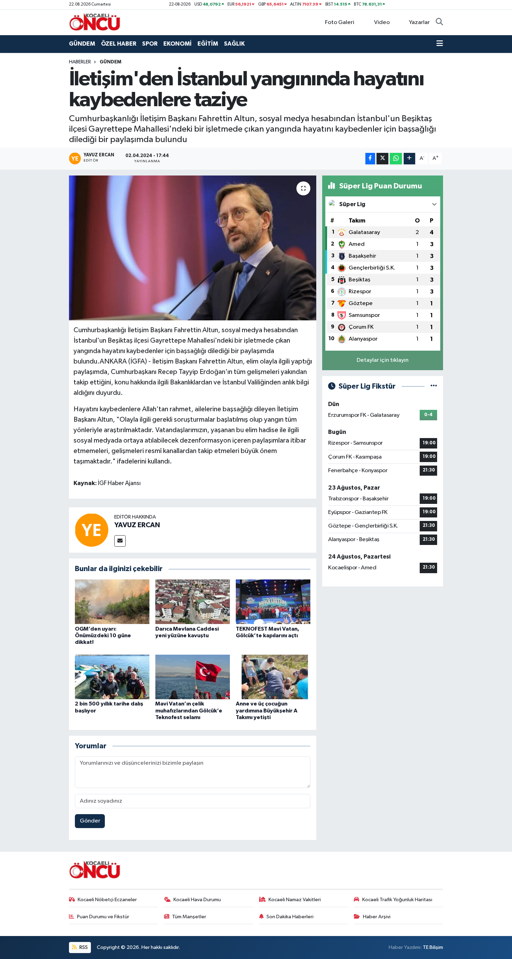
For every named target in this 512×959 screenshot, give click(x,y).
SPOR (149, 44)
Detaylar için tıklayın (383, 360)
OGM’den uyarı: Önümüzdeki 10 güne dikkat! (103, 635)
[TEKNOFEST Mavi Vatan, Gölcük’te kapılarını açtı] (273, 602)
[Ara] (439, 22)
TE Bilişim (433, 947)
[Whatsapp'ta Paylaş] (396, 158)
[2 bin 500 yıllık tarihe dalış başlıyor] (112, 677)
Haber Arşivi (376, 916)
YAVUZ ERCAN (137, 525)
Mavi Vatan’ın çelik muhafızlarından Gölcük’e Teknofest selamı (188, 710)
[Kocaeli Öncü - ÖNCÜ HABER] (95, 22)
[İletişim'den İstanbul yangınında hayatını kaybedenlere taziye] (193, 248)
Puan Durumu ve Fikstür (103, 916)
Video (382, 22)
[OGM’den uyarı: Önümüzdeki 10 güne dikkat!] (112, 602)
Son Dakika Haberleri (289, 916)
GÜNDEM (82, 44)
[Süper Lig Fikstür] (433, 386)
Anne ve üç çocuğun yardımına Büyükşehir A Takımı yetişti (266, 710)
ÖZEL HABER (118, 44)
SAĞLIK (234, 44)
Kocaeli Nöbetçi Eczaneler (107, 899)
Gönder (90, 821)
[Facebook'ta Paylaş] (370, 158)
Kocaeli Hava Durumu (197, 899)
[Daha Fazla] (409, 158)
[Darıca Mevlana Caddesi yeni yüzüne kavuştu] (192, 602)
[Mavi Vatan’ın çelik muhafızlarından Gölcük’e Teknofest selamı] (192, 677)
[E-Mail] (120, 541)
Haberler (80, 62)
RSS (83, 947)
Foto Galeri (339, 22)
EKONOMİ (177, 44)
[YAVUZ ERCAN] (91, 530)
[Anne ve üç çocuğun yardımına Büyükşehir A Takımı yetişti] (273, 677)
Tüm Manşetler (189, 916)
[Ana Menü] (439, 43)
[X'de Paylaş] (382, 158)
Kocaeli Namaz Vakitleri (295, 899)
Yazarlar (419, 22)
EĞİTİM (207, 44)
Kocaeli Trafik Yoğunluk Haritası (397, 899)
